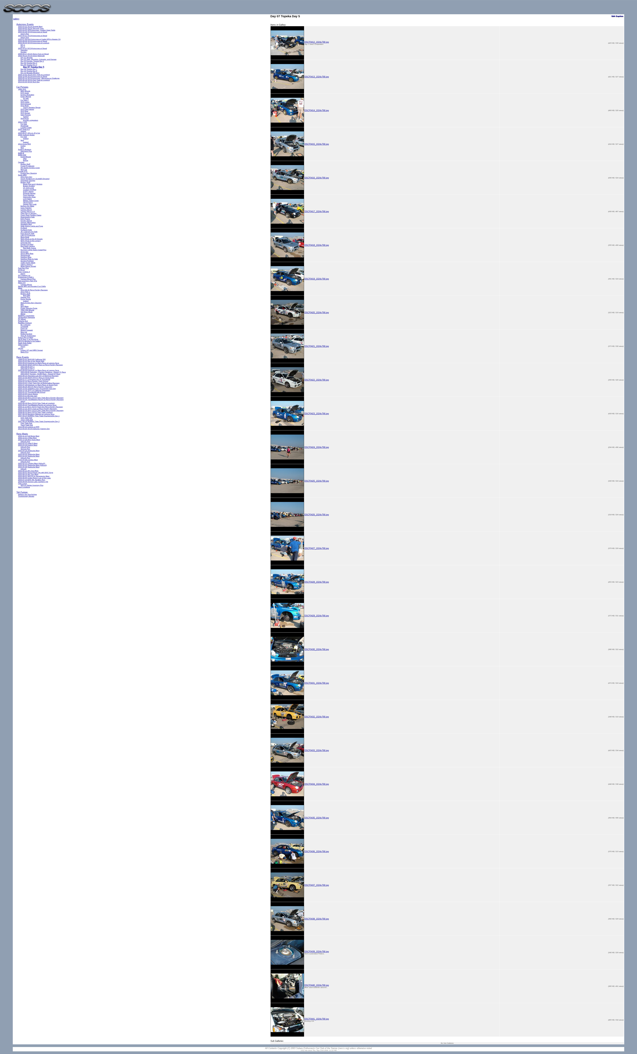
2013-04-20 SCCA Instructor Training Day (34, 429)
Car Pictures (22, 87)
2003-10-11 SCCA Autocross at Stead (32, 48)
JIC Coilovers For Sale (29, 231)
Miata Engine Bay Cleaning (31, 303)
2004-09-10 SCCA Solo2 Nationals (31, 56)
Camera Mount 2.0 (28, 211)
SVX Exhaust (26, 104)
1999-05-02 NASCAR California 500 (32, 359)
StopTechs (25, 118)
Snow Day (24, 252)
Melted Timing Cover (31, 200)
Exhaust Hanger (29, 193)
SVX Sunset (25, 113)
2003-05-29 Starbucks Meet (28, 467)
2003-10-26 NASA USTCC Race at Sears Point (36, 377)
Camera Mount (26, 210)
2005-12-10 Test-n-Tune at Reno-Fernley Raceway (37, 409)
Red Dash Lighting (28, 246)
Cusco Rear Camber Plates (31, 215)
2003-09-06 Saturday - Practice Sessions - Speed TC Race (43, 372)
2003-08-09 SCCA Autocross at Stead (32, 41)
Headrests (24, 126)
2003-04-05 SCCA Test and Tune (31, 28)
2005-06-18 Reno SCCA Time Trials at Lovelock (36, 403)
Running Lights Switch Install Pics (33, 250)
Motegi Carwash (27, 330)
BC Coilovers (25, 325)
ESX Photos (25, 219)
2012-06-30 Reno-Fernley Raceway (34, 290)
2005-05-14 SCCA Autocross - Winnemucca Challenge (39, 78)
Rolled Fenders (26, 334)
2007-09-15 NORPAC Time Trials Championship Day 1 (39, 416)
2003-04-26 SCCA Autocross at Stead (32, 32)
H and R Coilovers (27, 166)
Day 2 (23, 46)
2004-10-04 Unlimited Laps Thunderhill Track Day (37, 388)
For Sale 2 (25, 100)
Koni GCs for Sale (27, 233)
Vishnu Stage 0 (27, 264)
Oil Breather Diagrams (26, 317)
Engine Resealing (27, 95)
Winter (23, 314)
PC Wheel (22, 319)
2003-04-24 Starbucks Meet (28, 454)
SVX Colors (25, 102)
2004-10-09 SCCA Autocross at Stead (32, 76)
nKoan (20, 348)
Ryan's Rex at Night (25, 337)
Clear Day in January (28, 213)
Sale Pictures (26, 115)
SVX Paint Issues (27, 109)
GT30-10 (21, 270)
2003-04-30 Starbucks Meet (28, 456)
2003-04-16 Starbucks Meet (28, 451)
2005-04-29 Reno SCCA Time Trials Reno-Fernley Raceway (41, 398)
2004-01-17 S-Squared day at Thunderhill (34, 379)
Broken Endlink (29, 186)
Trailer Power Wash (28, 263)
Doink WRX (22, 175)
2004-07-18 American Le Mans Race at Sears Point (38, 385)
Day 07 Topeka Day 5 (33, 67)
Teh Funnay (22, 492)
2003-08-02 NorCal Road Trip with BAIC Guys (35, 472)
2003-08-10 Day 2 (28, 368)
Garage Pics (25, 297)
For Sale (24, 124)
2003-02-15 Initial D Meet (27, 443)
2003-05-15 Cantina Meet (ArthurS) (31, 463)
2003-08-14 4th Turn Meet (28, 474)
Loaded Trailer (26, 127)
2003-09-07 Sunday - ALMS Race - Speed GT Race (40, 374)
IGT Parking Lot (24, 275)
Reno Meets (22, 434)
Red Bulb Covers (29, 248)
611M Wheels (26, 157)
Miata (20, 288)
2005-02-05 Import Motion (28, 394)
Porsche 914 (23, 321)
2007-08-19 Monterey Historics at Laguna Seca (36, 414)
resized (26, 116)
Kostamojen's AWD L (26, 277)
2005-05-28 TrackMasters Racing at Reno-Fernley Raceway (41, 399)
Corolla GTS (22, 171)
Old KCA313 (28, 202)
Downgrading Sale (28, 217)
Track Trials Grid (27, 419)
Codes (23, 146)
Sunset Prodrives (27, 261)
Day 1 (23, 45)
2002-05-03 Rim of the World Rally (31, 361)
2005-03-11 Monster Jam (27, 396)
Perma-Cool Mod (27, 244)
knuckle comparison (30, 120)
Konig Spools (26, 299)
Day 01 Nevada (27, 57)
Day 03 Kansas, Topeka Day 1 (32, 61)
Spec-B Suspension (28, 336)
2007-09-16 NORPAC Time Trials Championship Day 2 (39, 421)
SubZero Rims (26, 257)
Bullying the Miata (27, 206)
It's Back (24, 228)
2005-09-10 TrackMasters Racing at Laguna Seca (37, 405)
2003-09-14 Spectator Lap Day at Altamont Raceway (38, 376)
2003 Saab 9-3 (24, 129)
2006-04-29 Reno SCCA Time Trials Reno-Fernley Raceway (41, 410)
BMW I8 (21, 153)
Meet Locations (24, 487)
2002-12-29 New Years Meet (29, 440)
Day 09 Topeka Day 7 (29, 69)
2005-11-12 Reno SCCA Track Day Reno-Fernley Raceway (40, 407)
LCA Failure (27, 199)
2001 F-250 (22, 122)
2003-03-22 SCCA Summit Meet (30, 26)
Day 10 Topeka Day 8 (29, 71)
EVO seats (25, 93)
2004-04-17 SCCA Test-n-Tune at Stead (33, 54)
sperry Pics (25, 34)
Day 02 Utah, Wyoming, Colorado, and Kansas (38, 59)
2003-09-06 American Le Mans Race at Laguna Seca (38, 370)
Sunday (24, 52)
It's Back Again (26, 230)
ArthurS (23, 469)
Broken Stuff (25, 164)
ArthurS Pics (25, 441)
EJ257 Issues (28, 191)
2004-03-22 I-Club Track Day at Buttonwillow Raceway (39, 383)
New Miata (25, 306)
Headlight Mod (26, 224)
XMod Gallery (23, 345)
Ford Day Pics (23, 268)
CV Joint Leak (28, 188)
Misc (22, 304)
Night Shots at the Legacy (31, 241)
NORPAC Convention (26, 315)
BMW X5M (22, 155)
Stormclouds (25, 255)
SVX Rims (24, 111)
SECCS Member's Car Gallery (29, 341)
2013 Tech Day (26, 177)
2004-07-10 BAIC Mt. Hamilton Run (31, 480)
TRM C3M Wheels (27, 310)
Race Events (22, 357)
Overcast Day (26, 242)
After (25, 158)
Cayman (21, 162)
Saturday (24, 50)
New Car (24, 169)
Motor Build (25, 237)
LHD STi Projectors (28, 235)
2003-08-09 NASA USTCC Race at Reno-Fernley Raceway (40, 365)
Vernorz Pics (25, 449)
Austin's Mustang (24, 149)
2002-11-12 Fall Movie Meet (28, 436)
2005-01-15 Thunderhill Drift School (31, 392)
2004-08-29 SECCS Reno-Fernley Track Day (35, 387)
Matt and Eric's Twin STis (27, 281)
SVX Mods (25, 106)
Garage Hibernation (28, 222)
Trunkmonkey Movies (26, 496)
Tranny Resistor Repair (31, 107)
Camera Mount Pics (28, 279)
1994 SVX (22, 89)
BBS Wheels (25, 91)
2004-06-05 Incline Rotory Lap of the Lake (34, 478)
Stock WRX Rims (27, 253)
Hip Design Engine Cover (30, 168)
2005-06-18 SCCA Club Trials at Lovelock (34, 80)
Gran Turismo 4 (24, 272)
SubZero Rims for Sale (29, 259)
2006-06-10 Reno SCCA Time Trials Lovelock (35, 412)
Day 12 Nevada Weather (30, 73)
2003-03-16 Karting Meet (27, 445)
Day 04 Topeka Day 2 (29, 63)
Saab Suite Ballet (25, 343)
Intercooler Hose (29, 197)
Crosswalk (24, 326)
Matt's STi (22, 283)
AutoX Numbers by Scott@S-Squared (35, 179)
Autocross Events (25, 24)
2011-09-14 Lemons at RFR (28, 427)
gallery (16, 19)
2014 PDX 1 (25, 292)
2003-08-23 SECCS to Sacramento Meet (33, 476)
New (22, 140)
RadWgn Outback (25, 323)
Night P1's (24, 352)
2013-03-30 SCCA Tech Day (29, 82)
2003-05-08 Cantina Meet (28, 460)
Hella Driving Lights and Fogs (32, 226)
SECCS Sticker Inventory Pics (32, 485)
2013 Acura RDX (24, 144)
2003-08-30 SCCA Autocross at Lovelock (33, 43)
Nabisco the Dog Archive (27, 494)
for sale (26, 98)
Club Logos (22, 483)
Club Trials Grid (26, 418)
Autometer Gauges (28, 180)
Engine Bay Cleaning (29, 173)
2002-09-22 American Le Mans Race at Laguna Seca (38, 363)
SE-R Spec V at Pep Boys (28, 339)
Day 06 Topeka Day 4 (29, 65)
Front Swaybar (28, 195)
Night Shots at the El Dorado (32, 239)
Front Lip (24, 328)
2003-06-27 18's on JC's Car (29, 133)
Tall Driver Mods (27, 312)
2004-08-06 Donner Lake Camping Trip (33, 482)
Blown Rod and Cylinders (32, 184)
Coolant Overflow (29, 189)
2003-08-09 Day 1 (28, 367)
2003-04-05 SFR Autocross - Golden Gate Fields (36, 30)
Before (25, 160)
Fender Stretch (26, 221)
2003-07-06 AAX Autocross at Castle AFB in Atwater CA (39, 39)
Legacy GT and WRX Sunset (32, 350)
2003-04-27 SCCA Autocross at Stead (32, 36)
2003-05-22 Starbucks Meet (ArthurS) (32, 465)
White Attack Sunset (28, 266)
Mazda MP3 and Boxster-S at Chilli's (32, 286)
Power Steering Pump (29, 308)
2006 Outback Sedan (26, 135)
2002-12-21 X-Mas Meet (27, 438)
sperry (23, 273)
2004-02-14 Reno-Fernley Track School (33, 381)
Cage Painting (26, 208)
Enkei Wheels (26, 96)
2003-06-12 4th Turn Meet (28, 471)
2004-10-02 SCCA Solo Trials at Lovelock (34, 74)
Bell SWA (26, 295)
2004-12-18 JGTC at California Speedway (34, 390)
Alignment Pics (26, 151)
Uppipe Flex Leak (29, 204)
